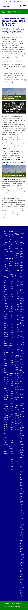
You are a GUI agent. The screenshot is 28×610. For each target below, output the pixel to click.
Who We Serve (17, 238)
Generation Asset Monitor (10, 179)
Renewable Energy (11, 245)
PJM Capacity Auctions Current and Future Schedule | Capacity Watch (22, 284)
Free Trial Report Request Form (17, 395)
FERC (14, 120)
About (5, 235)
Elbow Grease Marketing (14, 606)
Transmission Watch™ (11, 447)
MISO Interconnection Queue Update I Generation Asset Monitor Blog (23, 428)
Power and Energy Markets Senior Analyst (21, 252)
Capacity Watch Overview (17, 375)
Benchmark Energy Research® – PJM (12, 298)
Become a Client (6, 239)
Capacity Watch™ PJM (12, 338)
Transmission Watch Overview (17, 427)
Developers (17, 246)
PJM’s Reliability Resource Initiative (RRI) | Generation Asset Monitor (22, 302)
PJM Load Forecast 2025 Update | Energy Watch (22, 318)
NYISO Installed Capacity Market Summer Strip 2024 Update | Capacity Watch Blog (22, 582)
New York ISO (18, 298)
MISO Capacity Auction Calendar (18, 330)
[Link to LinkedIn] (20, 608)
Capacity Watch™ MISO (12, 325)
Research (11, 30)
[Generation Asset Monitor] (14, 171)
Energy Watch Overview (17, 387)
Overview (11, 234)
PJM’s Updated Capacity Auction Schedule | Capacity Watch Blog (22, 408)
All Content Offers (16, 361)
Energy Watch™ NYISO (12, 362)
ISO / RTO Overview (17, 275)
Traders (16, 251)
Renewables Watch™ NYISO (12, 429)
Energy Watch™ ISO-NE (12, 355)
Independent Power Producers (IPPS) (17, 256)
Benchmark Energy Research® (11, 269)
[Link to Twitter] (23, 608)
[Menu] (24, 6)
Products (11, 261)
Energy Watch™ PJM (12, 368)
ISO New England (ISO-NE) (18, 283)
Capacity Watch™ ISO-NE (12, 318)
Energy (11, 241)
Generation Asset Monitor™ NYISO (12, 400)
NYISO (17, 30)
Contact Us (5, 243)
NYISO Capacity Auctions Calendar (18, 338)
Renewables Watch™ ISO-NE (12, 421)
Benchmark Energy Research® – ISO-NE (12, 279)
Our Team (5, 254)
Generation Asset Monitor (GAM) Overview (17, 405)
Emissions (11, 239)
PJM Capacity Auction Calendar (18, 346)
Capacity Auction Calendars (17, 311)
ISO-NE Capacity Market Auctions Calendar (18, 320)
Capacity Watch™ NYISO (12, 332)
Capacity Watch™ (11, 312)
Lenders (17, 248)
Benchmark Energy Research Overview (17, 368)
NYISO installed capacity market (11, 31)
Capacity (11, 236)
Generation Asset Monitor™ (11, 375)
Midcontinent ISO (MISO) (18, 291)
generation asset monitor (14, 32)
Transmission (11, 248)
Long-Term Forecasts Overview (17, 414)
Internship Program (6, 250)
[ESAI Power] (11, 6)
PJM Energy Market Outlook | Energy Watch (22, 366)
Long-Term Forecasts (12, 306)
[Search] (20, 6)
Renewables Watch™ (11, 415)
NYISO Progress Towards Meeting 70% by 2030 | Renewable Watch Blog (22, 447)
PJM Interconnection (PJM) (18, 304)
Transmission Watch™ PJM (12, 468)
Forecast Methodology (11, 252)
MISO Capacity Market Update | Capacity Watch (22, 351)
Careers (6, 247)
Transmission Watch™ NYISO (12, 461)
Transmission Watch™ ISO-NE (12, 454)
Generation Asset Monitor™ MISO (12, 392)
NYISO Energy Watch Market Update (21, 266)
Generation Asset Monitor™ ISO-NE (12, 383)
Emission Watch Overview (17, 381)
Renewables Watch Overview (17, 421)
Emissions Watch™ (11, 344)
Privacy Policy (5, 265)
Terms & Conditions (6, 269)
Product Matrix (11, 264)
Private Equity (16, 242)
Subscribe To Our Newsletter (6, 260)
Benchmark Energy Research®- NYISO (12, 289)
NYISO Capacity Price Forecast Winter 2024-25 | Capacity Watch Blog (22, 467)
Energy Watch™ (11, 348)
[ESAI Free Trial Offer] (14, 107)
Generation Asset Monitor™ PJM (12, 409)
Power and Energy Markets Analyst (21, 239)
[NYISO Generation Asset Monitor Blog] (14, 94)
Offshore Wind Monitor (12, 442)
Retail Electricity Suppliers (17, 263)
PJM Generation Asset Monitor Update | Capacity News (22, 336)
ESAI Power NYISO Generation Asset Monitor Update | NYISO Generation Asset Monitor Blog (22, 490)
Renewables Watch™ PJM (12, 435)
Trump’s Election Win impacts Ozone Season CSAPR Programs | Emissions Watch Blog (22, 387)
